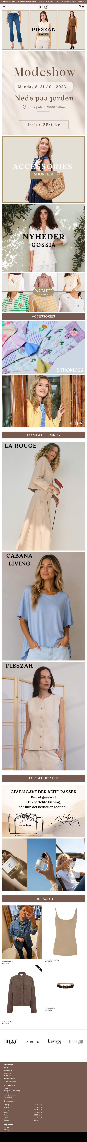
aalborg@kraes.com (10, 1095)
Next (83, 1041)
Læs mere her (63, 1138)
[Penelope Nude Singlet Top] (65, 931)
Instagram (8, 1130)
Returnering (7, 1073)
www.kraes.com (8, 1093)
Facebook (7, 1128)
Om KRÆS (7, 1076)
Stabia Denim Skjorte (7, 961)
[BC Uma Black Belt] (65, 986)
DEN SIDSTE (8, 1070)
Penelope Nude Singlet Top (52, 960)
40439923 (9, 1097)
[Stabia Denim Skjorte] (22, 932)
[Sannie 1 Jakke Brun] (22, 993)
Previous (3, 1041)
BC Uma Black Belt (50, 1008)
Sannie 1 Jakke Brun (7, 1022)
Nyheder (6, 1068)
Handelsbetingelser (9, 1078)
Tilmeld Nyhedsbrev (10, 1081)
